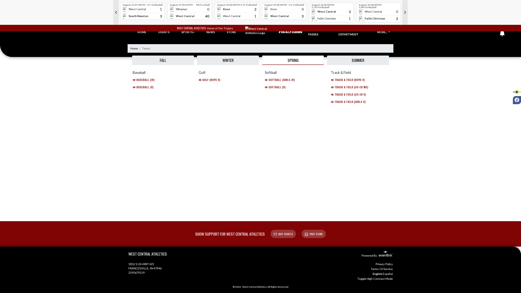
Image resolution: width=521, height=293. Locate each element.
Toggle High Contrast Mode (375, 278)
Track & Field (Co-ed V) (350, 94)
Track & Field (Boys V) (349, 80)
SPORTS (187, 32)
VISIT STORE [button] (316, 234)
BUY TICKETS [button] (285, 234)
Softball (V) (277, 87)
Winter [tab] (228, 60)
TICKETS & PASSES (315, 32)
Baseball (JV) (145, 80)
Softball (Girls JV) (281, 80)
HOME (141, 32)
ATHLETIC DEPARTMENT (348, 32)
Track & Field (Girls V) (350, 101)
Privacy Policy (384, 264)
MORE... (382, 32)
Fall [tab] (163, 60)
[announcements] (502, 34)
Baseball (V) (144, 87)
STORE (231, 32)
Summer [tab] (358, 60)
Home (134, 48)
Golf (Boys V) (210, 80)
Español (388, 274)
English (377, 274)
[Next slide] (405, 12)
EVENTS (164, 32)
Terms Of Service (382, 269)
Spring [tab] (293, 60)
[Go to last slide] (116, 12)
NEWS (210, 32)
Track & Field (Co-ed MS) (351, 87)
